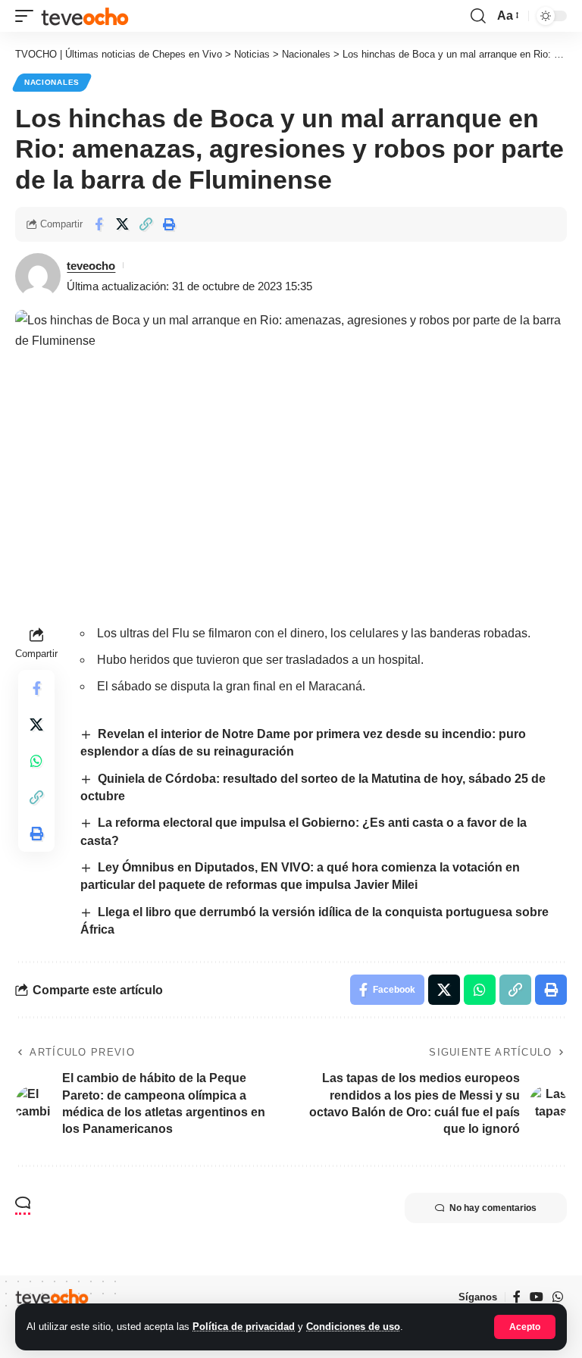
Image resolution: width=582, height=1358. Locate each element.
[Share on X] (122, 224)
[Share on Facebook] (98, 224)
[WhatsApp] (558, 1297)
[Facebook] (516, 1297)
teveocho (91, 265)
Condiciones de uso (353, 1326)
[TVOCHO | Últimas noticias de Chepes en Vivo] (85, 15)
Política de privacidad (243, 1326)
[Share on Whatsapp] (36, 761)
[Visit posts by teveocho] (38, 276)
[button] (524, 1327)
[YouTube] (536, 1297)
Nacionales (52, 82)
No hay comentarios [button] (493, 1208)
